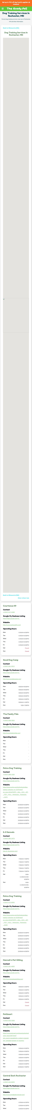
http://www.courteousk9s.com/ (12, 625)
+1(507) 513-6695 (9, 902)
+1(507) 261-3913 (9, 666)
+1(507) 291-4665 (9, 966)
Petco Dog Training (12, 768)
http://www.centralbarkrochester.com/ (14, 1095)
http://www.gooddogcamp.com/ (12, 679)
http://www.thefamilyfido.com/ (11, 733)
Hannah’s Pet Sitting (13, 960)
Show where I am (23, 598)
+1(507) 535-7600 (9, 1020)
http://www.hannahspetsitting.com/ (13, 979)
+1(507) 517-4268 (9, 612)
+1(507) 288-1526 (9, 774)
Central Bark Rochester (14, 1076)
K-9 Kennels (8, 832)
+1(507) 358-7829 (9, 720)
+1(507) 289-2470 (9, 838)
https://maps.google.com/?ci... (11, 619)
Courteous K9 (9, 606)
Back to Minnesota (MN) (11, 28)
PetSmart (7, 1014)
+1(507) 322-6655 (9, 1082)
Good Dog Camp (10, 660)
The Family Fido (10, 714)
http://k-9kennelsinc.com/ (10, 851)
